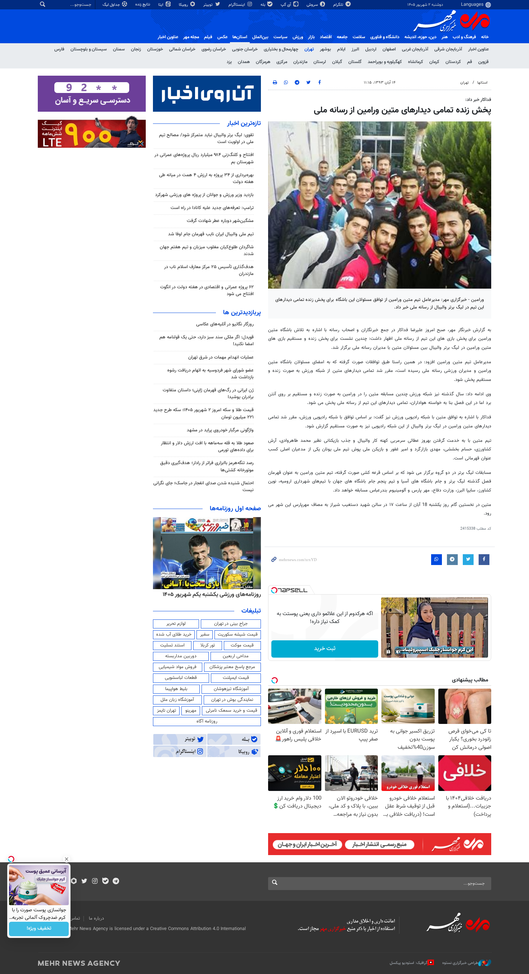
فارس (59, 49)
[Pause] (388, 652)
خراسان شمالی (182, 49)
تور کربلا (207, 645)
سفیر (204, 634)
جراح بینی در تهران (231, 623)
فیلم (208, 37)
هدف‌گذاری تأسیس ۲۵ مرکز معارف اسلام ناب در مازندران (209, 270)
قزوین (483, 62)
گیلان (337, 62)
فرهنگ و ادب (464, 37)
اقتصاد (326, 37)
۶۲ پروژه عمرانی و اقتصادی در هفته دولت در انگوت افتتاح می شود (207, 291)
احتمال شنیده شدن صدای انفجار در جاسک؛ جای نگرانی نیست (203, 487)
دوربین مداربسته (180, 656)
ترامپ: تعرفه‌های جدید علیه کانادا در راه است (212, 208)
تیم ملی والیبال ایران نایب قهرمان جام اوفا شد (211, 234)
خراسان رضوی (214, 49)
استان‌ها (239, 37)
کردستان (453, 62)
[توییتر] (84, 882)
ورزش (298, 37)
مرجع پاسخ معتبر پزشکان (232, 667)
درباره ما (96, 918)
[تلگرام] (115, 882)
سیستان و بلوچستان (89, 49)
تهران (309, 49)
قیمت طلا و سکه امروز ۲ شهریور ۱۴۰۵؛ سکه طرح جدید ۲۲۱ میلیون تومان (203, 413)
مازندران (300, 62)
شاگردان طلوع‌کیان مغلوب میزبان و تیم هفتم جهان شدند (207, 251)
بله (263, 5)
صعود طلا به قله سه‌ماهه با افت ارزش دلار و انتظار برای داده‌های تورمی (207, 447)
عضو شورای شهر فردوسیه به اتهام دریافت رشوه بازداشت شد (210, 374)
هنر (445, 37)
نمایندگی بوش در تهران (232, 699)
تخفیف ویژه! (39, 929)
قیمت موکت (242, 645)
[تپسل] (274, 590)
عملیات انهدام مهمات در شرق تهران (221, 357)
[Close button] (66, 859)
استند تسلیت (172, 645)
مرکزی (281, 62)
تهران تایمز (166, 710)
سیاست (280, 37)
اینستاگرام (237, 5)
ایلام (341, 49)
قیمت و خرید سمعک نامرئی (231, 710)
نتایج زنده (143, 4)
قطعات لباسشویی (181, 677)
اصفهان (389, 49)
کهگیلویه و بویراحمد (385, 62)
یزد (229, 62)
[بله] (105, 882)
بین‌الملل (260, 37)
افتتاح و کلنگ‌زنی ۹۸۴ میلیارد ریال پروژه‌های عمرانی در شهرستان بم (204, 158)
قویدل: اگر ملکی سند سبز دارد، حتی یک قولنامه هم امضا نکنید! (206, 341)
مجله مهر (191, 37)
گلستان (355, 62)
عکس (222, 37)
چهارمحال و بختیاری (281, 49)
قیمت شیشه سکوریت (238, 634)
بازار (311, 37)
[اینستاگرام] (94, 882)
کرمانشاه (415, 62)
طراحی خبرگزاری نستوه (460, 963)
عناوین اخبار (478, 49)
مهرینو (190, 710)
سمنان (119, 49)
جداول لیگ (112, 5)
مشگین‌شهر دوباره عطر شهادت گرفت (220, 220)
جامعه (342, 37)
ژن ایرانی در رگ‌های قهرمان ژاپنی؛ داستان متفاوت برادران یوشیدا (208, 394)
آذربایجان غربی (415, 49)
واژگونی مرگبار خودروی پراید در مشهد (220, 430)
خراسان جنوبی (245, 49)
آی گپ (286, 5)
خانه (485, 37)
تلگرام (338, 5)
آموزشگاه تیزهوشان (231, 689)
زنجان (136, 49)
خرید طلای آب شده (173, 634)
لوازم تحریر (176, 623)
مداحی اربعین (236, 656)
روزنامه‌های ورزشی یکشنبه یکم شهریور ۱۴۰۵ (212, 594)
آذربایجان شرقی (448, 49)
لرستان (319, 62)
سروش (313, 5)
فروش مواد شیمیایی (177, 667)
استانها (482, 83)
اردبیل (370, 49)
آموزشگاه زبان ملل (177, 699)
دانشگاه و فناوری (384, 37)
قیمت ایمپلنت (236, 677)
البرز (355, 49)
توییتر (208, 5)
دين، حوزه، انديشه (420, 37)
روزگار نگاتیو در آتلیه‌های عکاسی (225, 324)
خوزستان (155, 49)
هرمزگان (263, 62)
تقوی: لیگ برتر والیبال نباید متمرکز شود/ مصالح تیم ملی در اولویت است (206, 139)
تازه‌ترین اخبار (244, 123)
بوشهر (325, 49)
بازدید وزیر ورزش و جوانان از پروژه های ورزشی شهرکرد (204, 195)
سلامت (359, 37)
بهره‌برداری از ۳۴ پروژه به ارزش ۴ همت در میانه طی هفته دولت (206, 179)
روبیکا (184, 5)
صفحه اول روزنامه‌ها (235, 508)
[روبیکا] (73, 882)
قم (469, 62)
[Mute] (398, 652)
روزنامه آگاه (206, 721)
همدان (244, 62)
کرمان (434, 62)
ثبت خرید (324, 648)
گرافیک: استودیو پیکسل (409, 963)
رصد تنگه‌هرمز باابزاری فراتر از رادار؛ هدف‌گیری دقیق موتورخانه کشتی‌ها (207, 466)
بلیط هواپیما (176, 689)
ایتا (161, 5)
